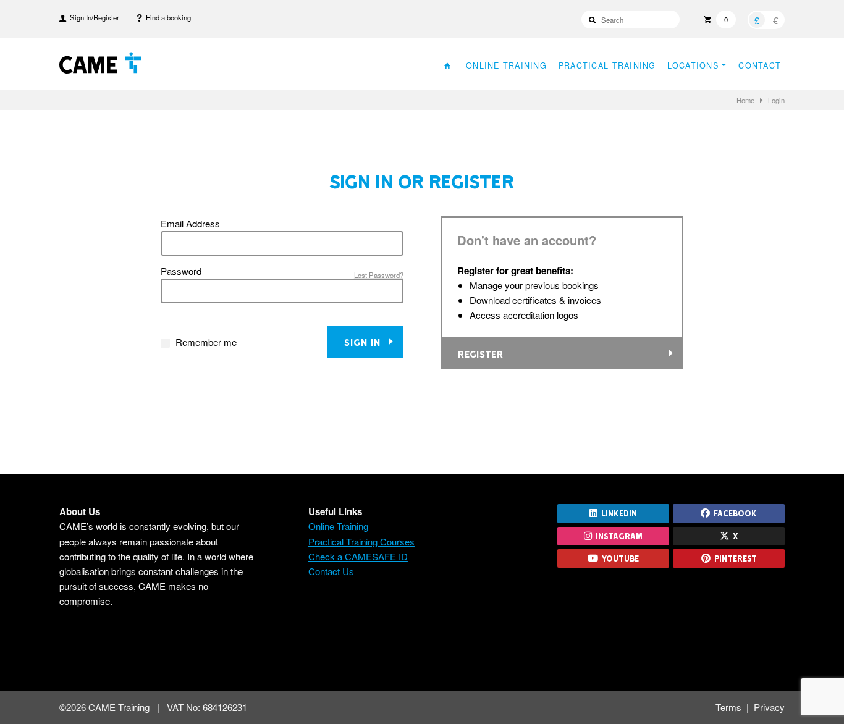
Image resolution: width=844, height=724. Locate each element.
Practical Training (607, 65)
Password (181, 270)
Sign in (365, 342)
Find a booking (166, 17)
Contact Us (331, 571)
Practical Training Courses (361, 541)
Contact (759, 65)
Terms (728, 707)
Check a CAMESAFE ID (358, 556)
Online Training (506, 65)
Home (745, 100)
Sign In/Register (92, 17)
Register (481, 353)
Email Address (190, 223)
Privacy (769, 707)
